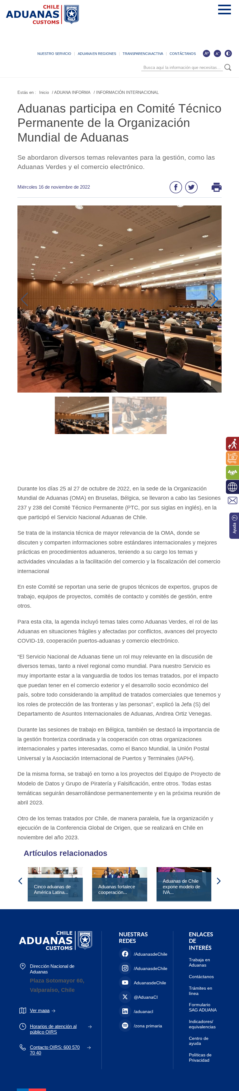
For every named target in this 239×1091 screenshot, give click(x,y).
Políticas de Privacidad (200, 1057)
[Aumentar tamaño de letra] (206, 53)
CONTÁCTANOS (183, 54)
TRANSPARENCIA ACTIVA (143, 54)
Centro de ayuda (199, 1041)
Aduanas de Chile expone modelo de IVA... (181, 886)
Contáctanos (201, 976)
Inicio (44, 92)
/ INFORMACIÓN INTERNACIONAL (126, 92)
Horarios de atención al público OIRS (53, 1029)
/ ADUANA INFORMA (71, 92)
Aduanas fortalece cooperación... (116, 889)
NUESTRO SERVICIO (54, 54)
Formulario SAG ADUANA (203, 1007)
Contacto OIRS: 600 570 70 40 (55, 1050)
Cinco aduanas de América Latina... (52, 889)
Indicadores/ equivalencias (202, 1024)
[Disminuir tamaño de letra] (217, 53)
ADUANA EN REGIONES (97, 54)
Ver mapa (39, 1010)
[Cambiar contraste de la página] (228, 53)
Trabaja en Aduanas (199, 962)
